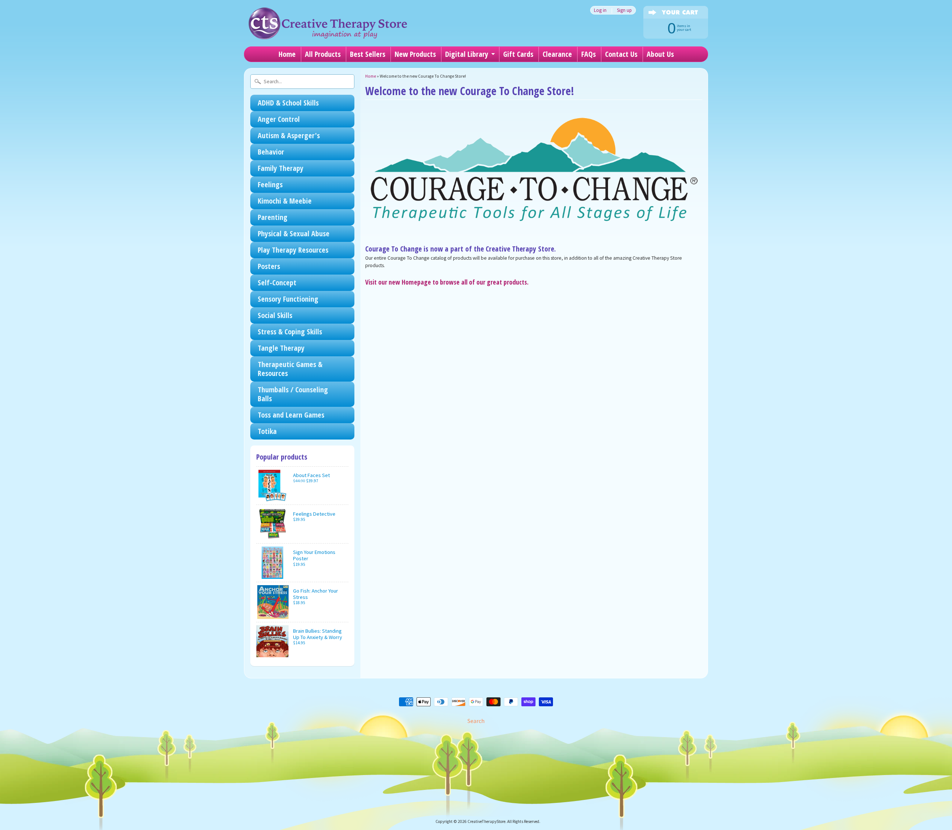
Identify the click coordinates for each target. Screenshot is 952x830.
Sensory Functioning (288, 299)
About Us (660, 54)
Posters (269, 266)
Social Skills (275, 315)
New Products (415, 54)
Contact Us (621, 54)
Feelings (270, 184)
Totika (267, 431)
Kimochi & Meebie (285, 201)
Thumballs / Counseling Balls (293, 394)
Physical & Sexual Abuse (293, 233)
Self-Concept (277, 283)
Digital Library (466, 54)
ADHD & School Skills (288, 103)
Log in (600, 10)
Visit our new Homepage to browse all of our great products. (446, 282)
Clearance (557, 54)
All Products (323, 54)
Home (287, 54)
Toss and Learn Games (291, 415)
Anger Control (279, 119)
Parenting (272, 217)
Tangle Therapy (281, 348)
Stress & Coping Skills (290, 332)
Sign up (624, 10)
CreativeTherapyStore (486, 821)
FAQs (588, 54)
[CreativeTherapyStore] (327, 30)
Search (476, 720)
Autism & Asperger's (289, 135)
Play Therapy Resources (293, 250)
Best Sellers (367, 54)
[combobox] (302, 81)
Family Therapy (280, 168)
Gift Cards (518, 54)
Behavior (271, 152)
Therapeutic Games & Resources (290, 368)
